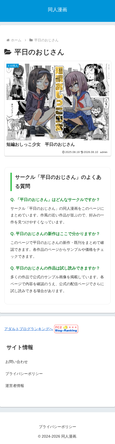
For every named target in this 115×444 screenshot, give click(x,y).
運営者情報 (14, 386)
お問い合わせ (16, 362)
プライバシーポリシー (24, 374)
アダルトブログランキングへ (28, 328)
